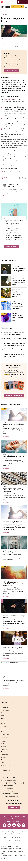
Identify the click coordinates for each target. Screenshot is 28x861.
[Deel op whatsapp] (25, 178)
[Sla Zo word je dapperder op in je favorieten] (25, 537)
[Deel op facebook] (19, 178)
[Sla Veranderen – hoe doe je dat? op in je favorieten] (25, 633)
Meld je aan (13, 807)
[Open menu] (26, 6)
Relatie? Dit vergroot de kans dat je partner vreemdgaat (14, 355)
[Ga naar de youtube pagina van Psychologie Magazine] (14, 825)
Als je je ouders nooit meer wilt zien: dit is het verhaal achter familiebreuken (15, 333)
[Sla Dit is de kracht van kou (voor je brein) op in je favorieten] (25, 441)
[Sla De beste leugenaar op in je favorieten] (25, 663)
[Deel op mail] (22, 178)
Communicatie (7, 171)
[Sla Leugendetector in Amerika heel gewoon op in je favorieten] (25, 409)
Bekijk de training (11, 246)
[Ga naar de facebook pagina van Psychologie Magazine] (4, 825)
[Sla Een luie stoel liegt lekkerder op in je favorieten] (25, 507)
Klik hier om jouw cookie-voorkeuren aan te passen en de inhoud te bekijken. (12, 851)
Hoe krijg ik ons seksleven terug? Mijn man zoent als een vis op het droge (14, 344)
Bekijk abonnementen (17, 6)
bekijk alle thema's (19, 172)
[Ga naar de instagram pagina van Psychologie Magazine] (19, 825)
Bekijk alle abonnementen (14, 395)
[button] (22, 2)
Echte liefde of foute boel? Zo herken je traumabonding (15, 339)
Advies (6, 15)
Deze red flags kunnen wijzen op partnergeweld (13, 349)
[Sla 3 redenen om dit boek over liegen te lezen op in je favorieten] (25, 601)
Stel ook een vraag (11, 70)
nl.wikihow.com (8, 99)
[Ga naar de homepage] (5, 7)
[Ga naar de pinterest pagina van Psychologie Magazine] (23, 825)
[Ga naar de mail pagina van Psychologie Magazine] (9, 825)
